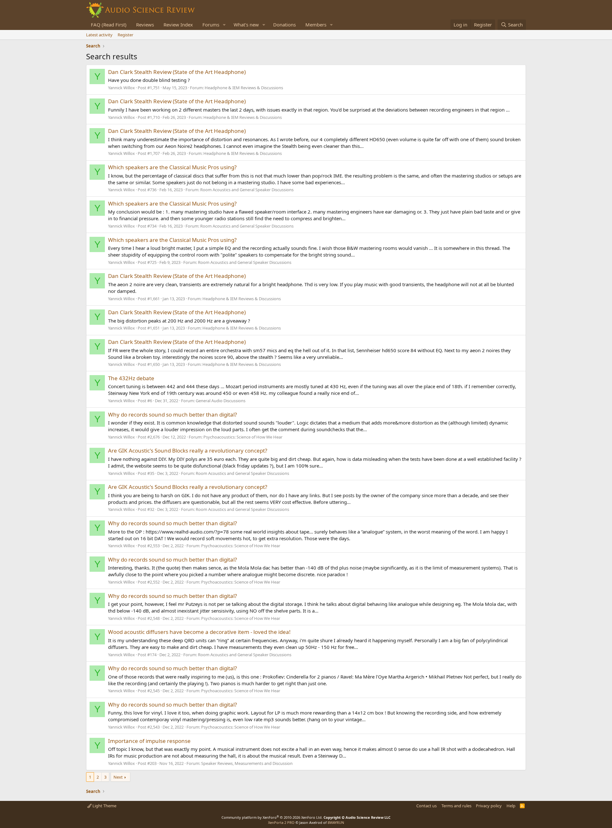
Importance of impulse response (149, 740)
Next (118, 777)
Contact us (426, 806)
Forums (210, 24)
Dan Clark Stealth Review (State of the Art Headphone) (177, 72)
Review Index (178, 24)
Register (125, 35)
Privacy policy (489, 806)
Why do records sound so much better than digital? (172, 414)
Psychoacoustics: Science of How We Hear (242, 437)
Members (315, 24)
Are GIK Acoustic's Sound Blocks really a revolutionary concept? (187, 450)
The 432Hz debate (131, 378)
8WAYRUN (336, 822)
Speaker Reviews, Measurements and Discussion (247, 763)
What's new (246, 24)
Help (510, 806)
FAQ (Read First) (109, 24)
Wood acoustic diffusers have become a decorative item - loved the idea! (199, 632)
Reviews (145, 24)
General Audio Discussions (220, 400)
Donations (284, 24)
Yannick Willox (121, 88)
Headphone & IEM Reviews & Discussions (244, 88)
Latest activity (99, 35)
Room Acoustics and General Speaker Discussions (247, 189)
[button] (224, 24)
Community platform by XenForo (272, 817)
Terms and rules (456, 806)
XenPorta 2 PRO (281, 822)
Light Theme (103, 806)
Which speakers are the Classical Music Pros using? (172, 167)
